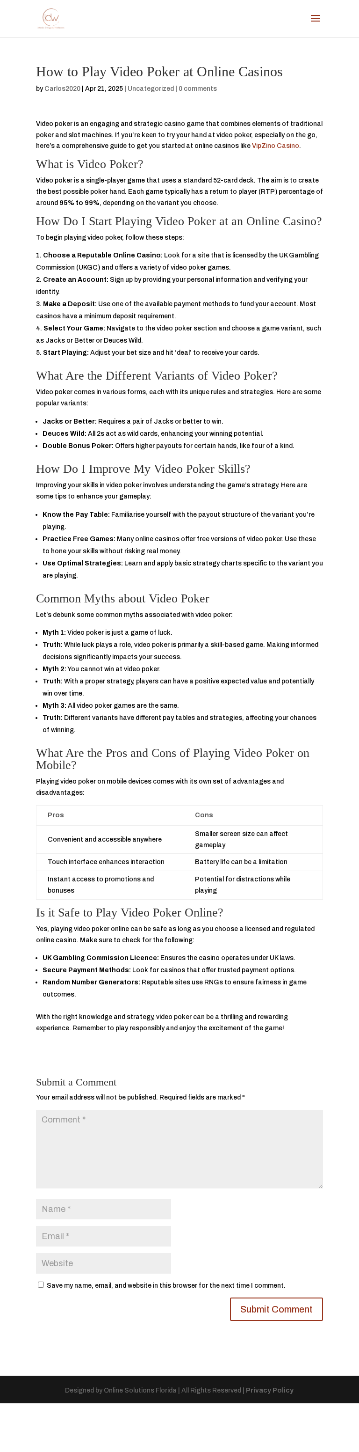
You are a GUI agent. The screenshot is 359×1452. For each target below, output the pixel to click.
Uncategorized (151, 88)
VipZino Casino (275, 145)
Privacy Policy (270, 1390)
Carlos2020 (62, 88)
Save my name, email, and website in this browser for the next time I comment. (166, 1285)
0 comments (198, 88)
